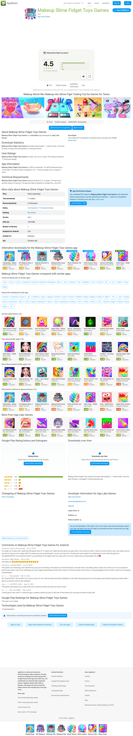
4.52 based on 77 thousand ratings (40, 208)
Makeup (86, 282)
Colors (5, 302)
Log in (128, 3)
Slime (58, 282)
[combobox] (72, 3)
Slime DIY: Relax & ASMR (74, 379)
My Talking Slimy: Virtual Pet (107, 379)
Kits (99, 302)
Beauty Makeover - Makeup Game (26, 354)
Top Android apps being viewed (28, 697)
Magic (113, 302)
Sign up (116, 3)
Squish (33, 302)
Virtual (126, 302)
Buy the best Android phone (60, 695)
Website (71, 506)
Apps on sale (15, 625)
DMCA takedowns (90, 690)
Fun (113, 282)
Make (119, 282)
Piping (120, 302)
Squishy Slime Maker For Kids (107, 328)
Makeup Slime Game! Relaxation (58, 263)
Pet (113, 297)
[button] (99, 510)
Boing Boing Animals (58, 354)
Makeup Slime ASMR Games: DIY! (58, 430)
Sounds (57, 297)
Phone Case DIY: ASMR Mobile (90, 379)
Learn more (99, 199)
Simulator (6, 297)
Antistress (12, 302)
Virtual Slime (88, 354)
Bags (4, 306)
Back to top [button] (128, 717)
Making (92, 297)
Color (27, 302)
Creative (72, 302)
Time (20, 302)
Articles (87, 695)
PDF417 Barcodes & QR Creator (28, 702)
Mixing (86, 297)
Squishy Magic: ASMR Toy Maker (123, 354)
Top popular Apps (57, 690)
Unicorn (71, 297)
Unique (126, 297)
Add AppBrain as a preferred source (15, 538)
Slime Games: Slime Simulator (90, 263)
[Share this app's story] (83, 76)
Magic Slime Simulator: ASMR (123, 379)
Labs (18, 282)
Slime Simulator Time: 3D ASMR (74, 263)
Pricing (96, 3)
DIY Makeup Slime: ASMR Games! (26, 263)
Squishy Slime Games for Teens (90, 430)
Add (120, 297)
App (5, 282)
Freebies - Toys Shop (107, 354)
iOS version (79, 127)
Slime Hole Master (74, 354)
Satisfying (14, 297)
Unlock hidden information (33, 463)
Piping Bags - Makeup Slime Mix (9, 263)
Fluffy (86, 302)
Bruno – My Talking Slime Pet (42, 379)
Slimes (5, 287)
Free (79, 282)
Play (65, 282)
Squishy (50, 297)
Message (51, 282)
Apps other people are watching (39, 625)
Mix (106, 282)
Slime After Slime (89, 328)
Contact (87, 676)
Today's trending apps (86, 625)
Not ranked (32, 213)
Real (56, 302)
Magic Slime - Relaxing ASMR (58, 328)
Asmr (93, 282)
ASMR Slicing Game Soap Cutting (74, 430)
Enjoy (126, 282)
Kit (11, 306)
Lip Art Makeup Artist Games (26, 430)
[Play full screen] (89, 76)
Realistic (78, 297)
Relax (49, 302)
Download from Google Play (61, 127)
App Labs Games (23, 414)
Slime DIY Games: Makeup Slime (107, 430)
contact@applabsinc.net (77, 501)
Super (43, 297)
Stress (22, 297)
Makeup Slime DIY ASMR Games (42, 263)
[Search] (82, 3)
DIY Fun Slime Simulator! (42, 328)
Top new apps (65, 625)
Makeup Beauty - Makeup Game (26, 379)
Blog (86, 700)
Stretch (106, 302)
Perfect (99, 297)
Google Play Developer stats (60, 681)
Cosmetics (26, 282)
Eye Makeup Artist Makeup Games (9, 430)
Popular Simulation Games (113, 625)
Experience (63, 302)
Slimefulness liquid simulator (26, 328)
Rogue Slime (120, 328)
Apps (89, 3)
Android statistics (57, 676)
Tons (11, 282)
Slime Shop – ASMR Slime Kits (123, 263)
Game (100, 282)
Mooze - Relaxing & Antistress (74, 328)
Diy (29, 297)
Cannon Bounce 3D (24, 707)
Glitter (93, 302)
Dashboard (105, 3)
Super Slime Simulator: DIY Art (58, 379)
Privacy (87, 681)
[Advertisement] (64, 35)
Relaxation (41, 302)
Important (43, 282)
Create (64, 297)
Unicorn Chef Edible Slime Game (107, 263)
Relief (106, 297)
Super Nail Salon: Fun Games (42, 430)
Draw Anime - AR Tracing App (27, 712)
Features (34, 282)
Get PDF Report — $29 (78, 203)
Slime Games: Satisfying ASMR (9, 328)
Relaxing (36, 297)
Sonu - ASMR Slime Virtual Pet (107, 404)
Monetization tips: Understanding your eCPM (99, 705)
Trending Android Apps (58, 686)
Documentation (90, 686)
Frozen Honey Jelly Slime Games (123, 430)
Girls (79, 302)
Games (72, 282)
